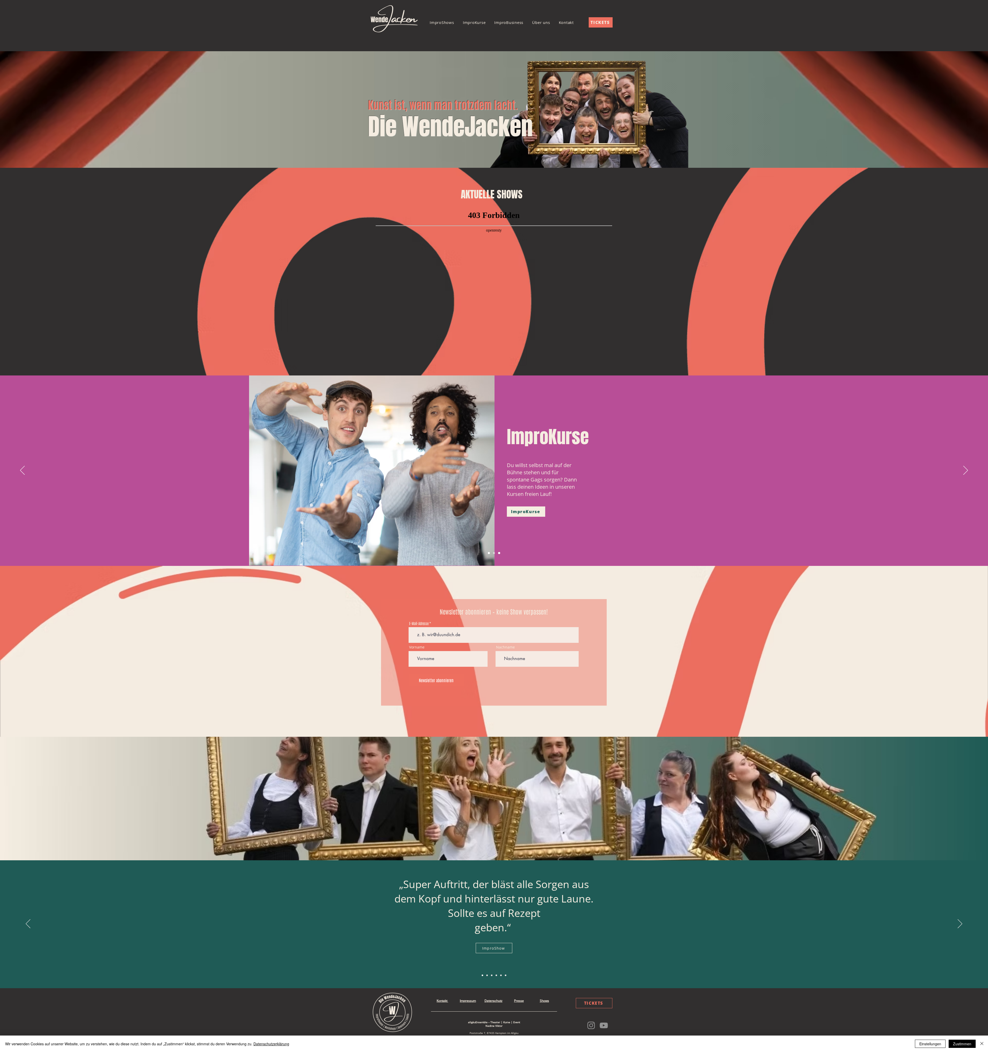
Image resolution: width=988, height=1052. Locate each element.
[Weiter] (965, 471)
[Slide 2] (494, 553)
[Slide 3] (499, 553)
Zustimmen (962, 1043)
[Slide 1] (489, 553)
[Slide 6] (487, 975)
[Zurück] (22, 471)
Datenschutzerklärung (271, 1043)
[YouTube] (604, 1025)
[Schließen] (982, 1044)
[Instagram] (591, 1025)
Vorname (417, 647)
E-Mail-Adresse (419, 623)
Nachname (505, 647)
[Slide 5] (505, 975)
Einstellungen (930, 1043)
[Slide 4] (501, 975)
